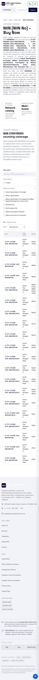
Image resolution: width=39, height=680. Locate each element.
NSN (10, 20)
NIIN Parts (17, 20)
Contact (4, 547)
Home (5, 20)
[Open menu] (35, 4)
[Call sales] (30, 4)
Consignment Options (9, 569)
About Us (5, 525)
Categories (5, 536)
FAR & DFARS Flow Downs (10, 564)
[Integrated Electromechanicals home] (11, 4)
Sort (5, 227)
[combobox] (22, 10)
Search (32, 10)
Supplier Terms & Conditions (11, 580)
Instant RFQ (5, 542)
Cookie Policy (6, 591)
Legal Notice (6, 559)
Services (4, 531)
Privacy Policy (6, 586)
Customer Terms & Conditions (11, 575)
